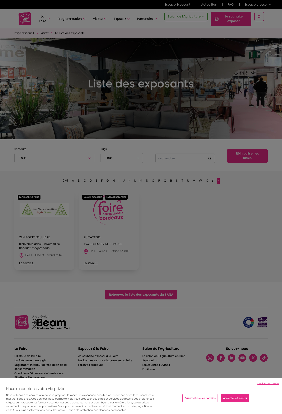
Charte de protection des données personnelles (96, 410)
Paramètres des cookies (200, 398)
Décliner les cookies (268, 383)
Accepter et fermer (235, 398)
